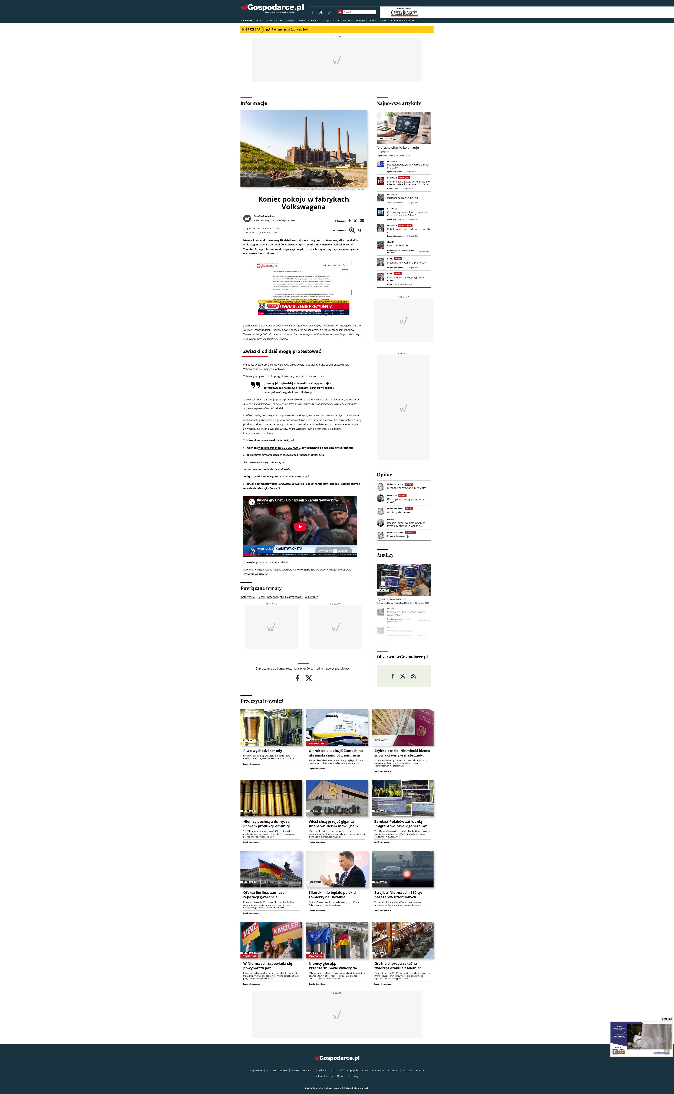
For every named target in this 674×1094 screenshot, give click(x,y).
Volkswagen (311, 597)
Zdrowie (372, 20)
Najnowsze (246, 20)
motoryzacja (247, 597)
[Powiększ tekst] (352, 230)
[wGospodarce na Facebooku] (312, 12)
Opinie (411, 20)
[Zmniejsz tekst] (360, 231)
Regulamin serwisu (314, 1088)
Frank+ (382, 20)
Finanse (259, 20)
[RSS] (329, 12)
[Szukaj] (340, 12)
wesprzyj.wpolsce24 (255, 574)
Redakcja (354, 1076)
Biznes (269, 20)
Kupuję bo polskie (330, 20)
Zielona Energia (397, 20)
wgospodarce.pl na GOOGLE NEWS (279, 447)
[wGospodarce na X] (320, 12)
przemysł (272, 597)
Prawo (279, 20)
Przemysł (360, 20)
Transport (290, 20)
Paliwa (302, 20)
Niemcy (261, 597)
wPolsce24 (302, 569)
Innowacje (348, 20)
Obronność (313, 20)
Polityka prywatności (334, 1088)
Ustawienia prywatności (357, 1088)
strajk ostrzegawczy (291, 597)
